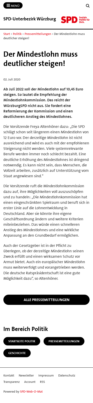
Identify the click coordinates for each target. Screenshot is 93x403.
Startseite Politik (21, 341)
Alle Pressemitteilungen (47, 299)
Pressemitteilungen (38, 34)
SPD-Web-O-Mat (31, 391)
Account (29, 382)
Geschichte (17, 353)
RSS (42, 382)
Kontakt (8, 375)
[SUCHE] (88, 5)
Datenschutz (66, 375)
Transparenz (11, 382)
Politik (17, 34)
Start (6, 34)
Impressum (46, 375)
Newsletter (26, 375)
